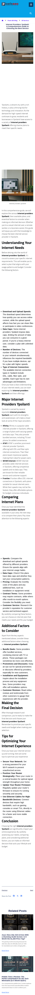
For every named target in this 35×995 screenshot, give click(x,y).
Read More (5, 950)
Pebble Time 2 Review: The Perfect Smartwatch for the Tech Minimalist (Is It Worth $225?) (15, 979)
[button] (14, 896)
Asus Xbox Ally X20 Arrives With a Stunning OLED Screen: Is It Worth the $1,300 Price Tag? (15, 937)
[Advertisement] (17, 85)
